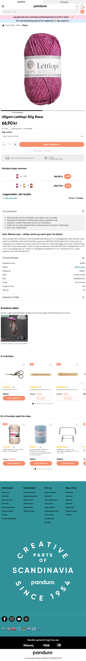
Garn (18, 25)
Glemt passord (28, 503)
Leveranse (69, 496)
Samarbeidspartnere (51, 511)
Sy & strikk (10, 25)
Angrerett (69, 500)
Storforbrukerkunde (8, 507)
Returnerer (69, 503)
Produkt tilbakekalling (9, 518)
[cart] (82, 7)
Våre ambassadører (51, 500)
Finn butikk (5, 496)
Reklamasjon (70, 507)
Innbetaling (69, 492)
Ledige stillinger (50, 507)
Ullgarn (25, 25)
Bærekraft (48, 496)
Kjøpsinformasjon (71, 511)
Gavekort (69, 515)
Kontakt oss (6, 492)
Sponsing (48, 522)
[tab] (22, 110)
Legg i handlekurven (51, 144)
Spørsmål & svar (7, 500)
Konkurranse (49, 503)
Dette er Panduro (50, 492)
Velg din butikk (11, 198)
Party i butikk (49, 515)
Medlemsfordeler (29, 511)
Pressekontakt (49, 518)
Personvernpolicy (7, 511)
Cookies (4, 515)
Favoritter (5, 503)
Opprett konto (28, 500)
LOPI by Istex (80, 267)
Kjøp (67, 176)
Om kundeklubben (29, 492)
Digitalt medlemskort (31, 496)
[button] (4, 144)
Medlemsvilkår (28, 507)
